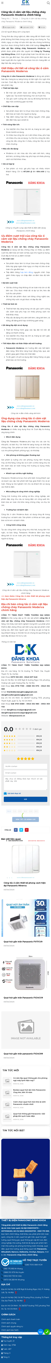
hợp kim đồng (26, 272)
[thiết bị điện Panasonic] (25, 3)
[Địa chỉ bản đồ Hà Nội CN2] (25, 1301)
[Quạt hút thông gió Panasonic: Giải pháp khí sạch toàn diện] (7, 1117)
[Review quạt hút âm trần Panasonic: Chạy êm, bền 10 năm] (7, 1093)
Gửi (25, 799)
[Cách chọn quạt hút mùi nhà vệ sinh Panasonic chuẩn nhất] (7, 1105)
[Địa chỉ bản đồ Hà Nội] (16, 1292)
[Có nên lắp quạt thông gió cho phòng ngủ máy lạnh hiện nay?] (7, 1081)
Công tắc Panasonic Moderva (14, 442)
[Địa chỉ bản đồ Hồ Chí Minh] (19, 1309)
